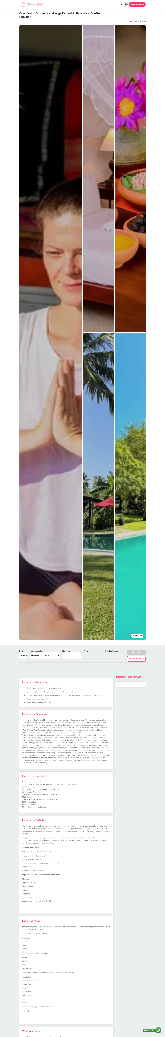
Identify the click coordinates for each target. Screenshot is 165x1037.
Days (21, 651)
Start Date (66, 651)
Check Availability (136, 659)
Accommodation (36, 651)
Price (86, 651)
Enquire (143, 21)
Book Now (136, 652)
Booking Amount (111, 651)
